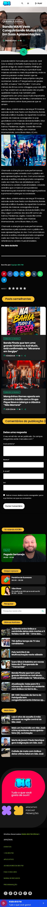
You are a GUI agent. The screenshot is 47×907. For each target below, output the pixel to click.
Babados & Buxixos (13, 21)
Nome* (6, 460)
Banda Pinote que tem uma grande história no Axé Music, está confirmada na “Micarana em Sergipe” (22, 347)
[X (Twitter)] (6, 893)
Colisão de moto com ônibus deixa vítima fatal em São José (27, 752)
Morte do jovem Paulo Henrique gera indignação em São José (28, 741)
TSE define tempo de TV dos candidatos (26, 642)
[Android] (30, 893)
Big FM (6, 550)
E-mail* (6, 471)
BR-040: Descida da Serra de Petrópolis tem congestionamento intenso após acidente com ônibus (29, 698)
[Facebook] (25, 893)
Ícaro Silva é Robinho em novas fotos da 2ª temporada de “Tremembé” (28, 664)
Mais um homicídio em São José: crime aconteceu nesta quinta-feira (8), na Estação (29, 730)
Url (4, 483)
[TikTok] (10, 893)
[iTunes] (15, 893)
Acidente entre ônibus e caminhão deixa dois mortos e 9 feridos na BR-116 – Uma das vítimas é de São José (28, 632)
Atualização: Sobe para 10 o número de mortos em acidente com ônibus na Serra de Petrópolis (28, 687)
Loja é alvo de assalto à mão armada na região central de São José (26, 719)
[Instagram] (20, 893)
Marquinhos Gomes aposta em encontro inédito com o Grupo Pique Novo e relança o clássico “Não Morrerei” (22, 401)
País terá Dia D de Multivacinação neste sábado (27, 653)
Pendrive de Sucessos (22, 578)
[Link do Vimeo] (7, 3)
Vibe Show (16, 589)
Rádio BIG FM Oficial (30, 834)
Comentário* (9, 444)
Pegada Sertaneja (14, 554)
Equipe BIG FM (17, 265)
